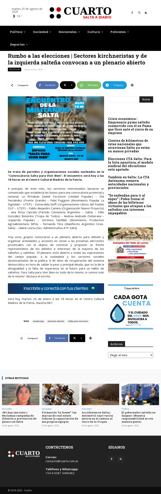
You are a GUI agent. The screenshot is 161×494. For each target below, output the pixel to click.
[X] (139, 13)
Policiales (86, 409)
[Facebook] (132, 13)
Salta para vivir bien (78, 321)
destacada (38, 321)
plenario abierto (56, 321)
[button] (146, 13)
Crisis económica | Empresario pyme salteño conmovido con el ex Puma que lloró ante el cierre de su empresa (130, 126)
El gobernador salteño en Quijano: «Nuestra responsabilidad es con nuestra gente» (139, 417)
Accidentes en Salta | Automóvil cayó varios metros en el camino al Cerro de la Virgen (97, 417)
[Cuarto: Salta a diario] (80, 12)
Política (14, 69)
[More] (132, 85)
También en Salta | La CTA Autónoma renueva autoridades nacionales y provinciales (129, 182)
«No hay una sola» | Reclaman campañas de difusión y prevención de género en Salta (19, 417)
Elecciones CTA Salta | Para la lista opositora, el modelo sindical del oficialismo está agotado (130, 164)
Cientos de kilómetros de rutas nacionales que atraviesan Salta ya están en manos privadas (129, 145)
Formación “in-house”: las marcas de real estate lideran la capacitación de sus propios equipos (60, 417)
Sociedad (7, 409)
